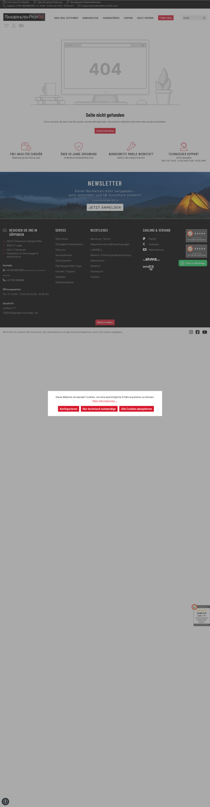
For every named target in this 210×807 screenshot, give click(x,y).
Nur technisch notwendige (99, 408)
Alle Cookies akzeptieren (136, 408)
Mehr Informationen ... (105, 400)
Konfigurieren (68, 408)
